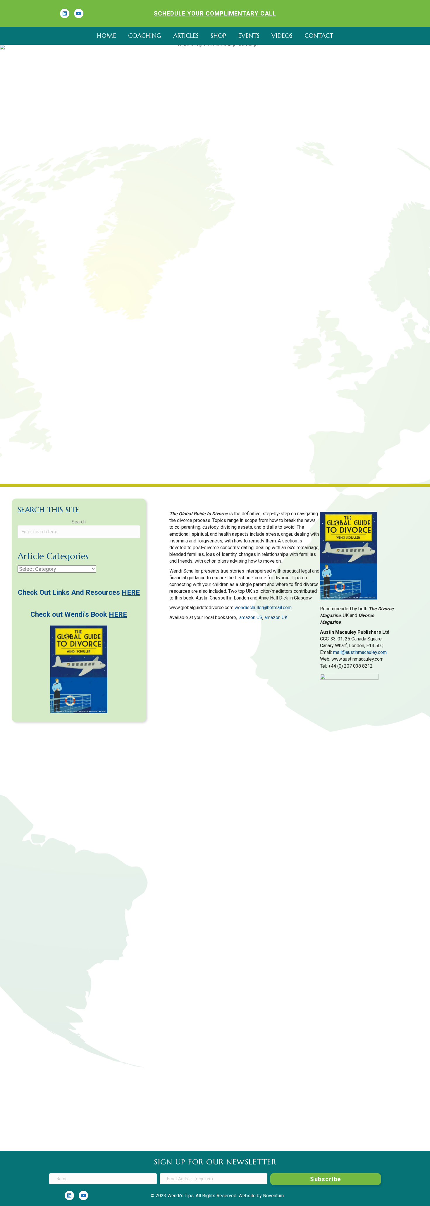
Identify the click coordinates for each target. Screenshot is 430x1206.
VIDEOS (282, 35)
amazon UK (276, 617)
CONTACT (319, 35)
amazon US (250, 617)
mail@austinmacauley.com (360, 652)
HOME (106, 35)
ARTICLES (186, 35)
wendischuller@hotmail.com (263, 607)
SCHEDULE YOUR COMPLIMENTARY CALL (215, 13)
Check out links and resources (79, 592)
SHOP (218, 35)
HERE (118, 614)
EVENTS (248, 35)
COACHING (144, 35)
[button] (325, 1179)
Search (79, 522)
